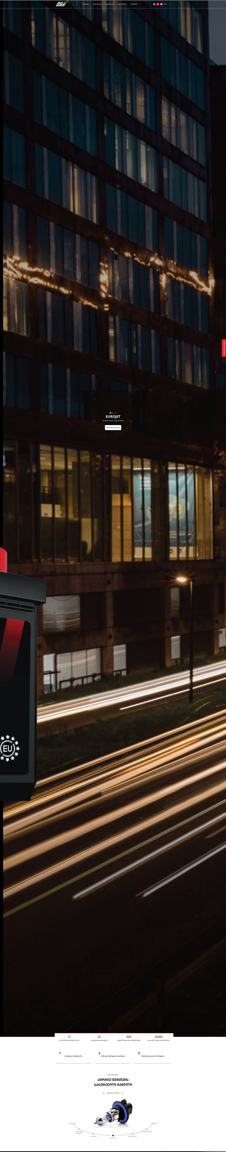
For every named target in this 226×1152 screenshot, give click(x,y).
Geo (165, 4)
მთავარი (86, 4)
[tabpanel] (113, 518)
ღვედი (70, 1123)
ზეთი (155, 1123)
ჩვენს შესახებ (97, 4)
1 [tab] (110, 412)
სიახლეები (110, 4)
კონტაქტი (133, 4)
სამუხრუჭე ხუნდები (79, 1131)
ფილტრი (93, 1136)
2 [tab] (112, 412)
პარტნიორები (122, 4)
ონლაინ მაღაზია (113, 428)
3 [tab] (115, 412)
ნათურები (113, 1138)
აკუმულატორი (147, 1131)
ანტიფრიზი (133, 1136)
